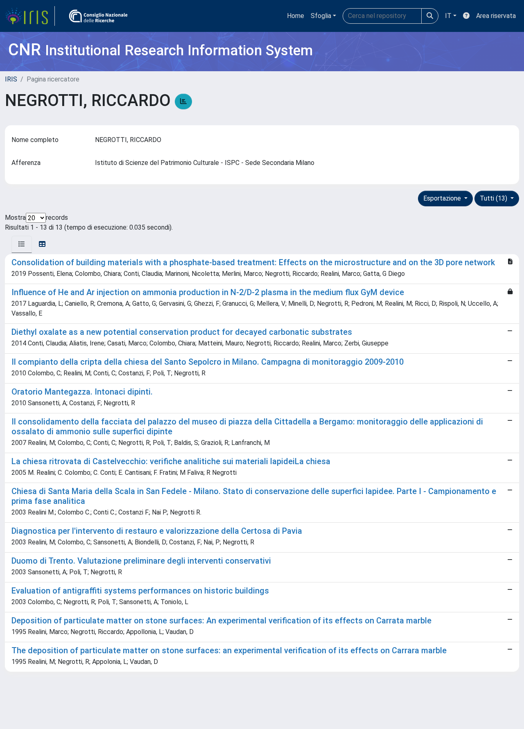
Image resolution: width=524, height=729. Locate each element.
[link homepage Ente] (98, 16)
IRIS (11, 79)
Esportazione (443, 198)
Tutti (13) (494, 198)
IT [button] (448, 16)
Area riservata (496, 16)
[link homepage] (30, 16)
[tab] (21, 244)
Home (295, 16)
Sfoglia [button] (321, 16)
